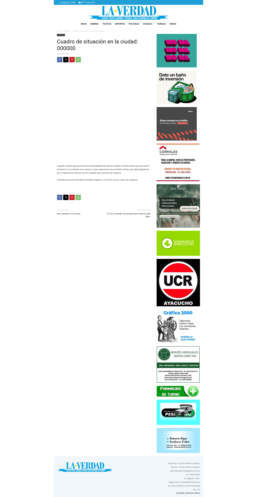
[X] (66, 59)
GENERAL (67, 31)
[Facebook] (59, 59)
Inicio (59, 31)
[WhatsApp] (78, 59)
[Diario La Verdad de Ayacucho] (128, 13)
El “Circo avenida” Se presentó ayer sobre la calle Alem (128, 215)
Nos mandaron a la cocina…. (69, 214)
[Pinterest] (72, 59)
